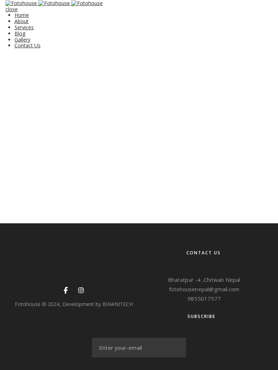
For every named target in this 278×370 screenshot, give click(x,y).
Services (24, 27)
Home (21, 15)
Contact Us (27, 45)
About (21, 21)
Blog (19, 33)
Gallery (22, 39)
